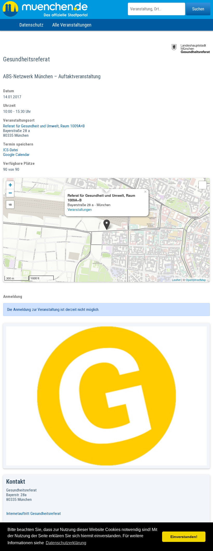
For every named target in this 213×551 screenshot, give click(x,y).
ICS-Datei (10, 150)
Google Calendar (16, 154)
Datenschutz (31, 25)
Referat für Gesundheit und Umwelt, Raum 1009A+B (44, 126)
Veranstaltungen (80, 209)
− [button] (10, 193)
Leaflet (176, 280)
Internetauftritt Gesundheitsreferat (33, 513)
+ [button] (10, 185)
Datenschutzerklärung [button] (66, 543)
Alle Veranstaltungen (71, 25)
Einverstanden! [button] (183, 537)
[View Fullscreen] (203, 185)
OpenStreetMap (196, 280)
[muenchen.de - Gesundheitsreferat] (106, 9)
